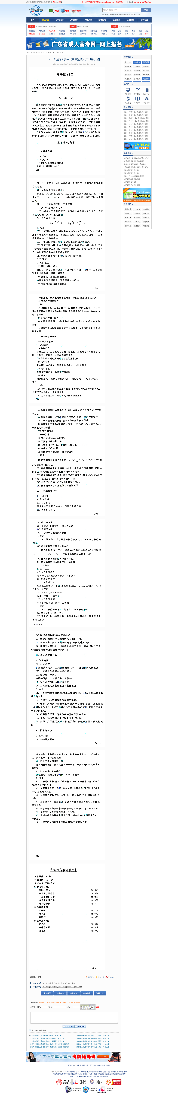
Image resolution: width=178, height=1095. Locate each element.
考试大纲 (51, 52)
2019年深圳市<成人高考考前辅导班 (136, 118)
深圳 (119, 31)
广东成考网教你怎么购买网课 (134, 161)
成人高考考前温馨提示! (132, 179)
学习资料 (104, 31)
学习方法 (73, 34)
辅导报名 (73, 31)
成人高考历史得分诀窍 (132, 185)
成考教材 (74, 20)
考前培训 (146, 75)
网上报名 (46, 20)
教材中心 (146, 94)
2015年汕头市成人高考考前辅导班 (136, 139)
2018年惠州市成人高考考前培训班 (136, 127)
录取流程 (128, 75)
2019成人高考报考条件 (132, 170)
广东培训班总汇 (124, 26)
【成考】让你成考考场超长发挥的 (136, 167)
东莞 (133, 31)
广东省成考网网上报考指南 (45, 26)
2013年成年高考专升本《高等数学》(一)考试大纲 (62, 987)
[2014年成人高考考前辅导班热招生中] (73, 1061)
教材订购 (93, 31)
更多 (40, 977)
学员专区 (144, 20)
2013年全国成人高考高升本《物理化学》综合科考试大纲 (49, 1044)
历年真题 (137, 94)
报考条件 (113, 14)
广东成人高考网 (39, 52)
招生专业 (32, 34)
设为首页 (71, 1065)
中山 (113, 34)
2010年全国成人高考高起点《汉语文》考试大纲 (92, 1035)
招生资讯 (116, 20)
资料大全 (93, 34)
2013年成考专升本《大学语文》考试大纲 (58, 983)
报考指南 (102, 20)
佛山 (126, 31)
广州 (113, 31)
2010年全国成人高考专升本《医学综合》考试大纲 (47, 1038)
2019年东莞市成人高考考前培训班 (136, 112)
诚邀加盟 (85, 1065)
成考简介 (128, 66)
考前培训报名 (82, 26)
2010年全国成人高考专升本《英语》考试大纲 (45, 1035)
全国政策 (32, 31)
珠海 (126, 34)
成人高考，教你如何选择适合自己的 (136, 158)
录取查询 (137, 79)
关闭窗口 (111, 977)
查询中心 (83, 34)
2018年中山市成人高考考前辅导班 (136, 130)
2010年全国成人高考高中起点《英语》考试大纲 (92, 1044)
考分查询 (137, 14)
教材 (79, 11)
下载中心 (104, 34)
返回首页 (91, 977)
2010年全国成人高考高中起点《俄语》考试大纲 (92, 1047)
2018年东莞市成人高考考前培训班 (136, 136)
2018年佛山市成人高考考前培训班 (136, 124)
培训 (57, 11)
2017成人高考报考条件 (132, 173)
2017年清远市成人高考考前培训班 (136, 133)
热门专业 (146, 70)
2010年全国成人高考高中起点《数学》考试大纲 (92, 1038)
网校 (67, 11)
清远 (147, 31)
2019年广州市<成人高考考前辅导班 (136, 121)
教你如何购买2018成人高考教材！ (136, 164)
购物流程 (100, 1065)
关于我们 (93, 1065)
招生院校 (130, 20)
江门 (140, 34)
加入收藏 (78, 1065)
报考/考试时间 (128, 14)
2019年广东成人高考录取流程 (134, 176)
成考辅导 (60, 20)
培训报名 (60, 993)
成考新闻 (146, 209)
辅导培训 (146, 222)
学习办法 (137, 217)
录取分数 (137, 75)
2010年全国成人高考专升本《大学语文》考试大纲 (47, 1041)
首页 (32, 20)
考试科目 (120, 14)
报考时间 (146, 66)
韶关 (119, 34)
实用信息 (62, 34)
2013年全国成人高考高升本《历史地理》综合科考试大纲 (49, 1047)
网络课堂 (88, 20)
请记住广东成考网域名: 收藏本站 (102, 2)
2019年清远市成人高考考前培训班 (136, 115)
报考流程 (128, 70)
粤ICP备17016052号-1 (58, 1072)
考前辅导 (47, 993)
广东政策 (42, 31)
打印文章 (101, 977)
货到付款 (107, 1065)
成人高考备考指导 (130, 182)
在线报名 (128, 226)
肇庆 (133, 34)
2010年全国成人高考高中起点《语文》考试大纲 (92, 1041)
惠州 (140, 31)
